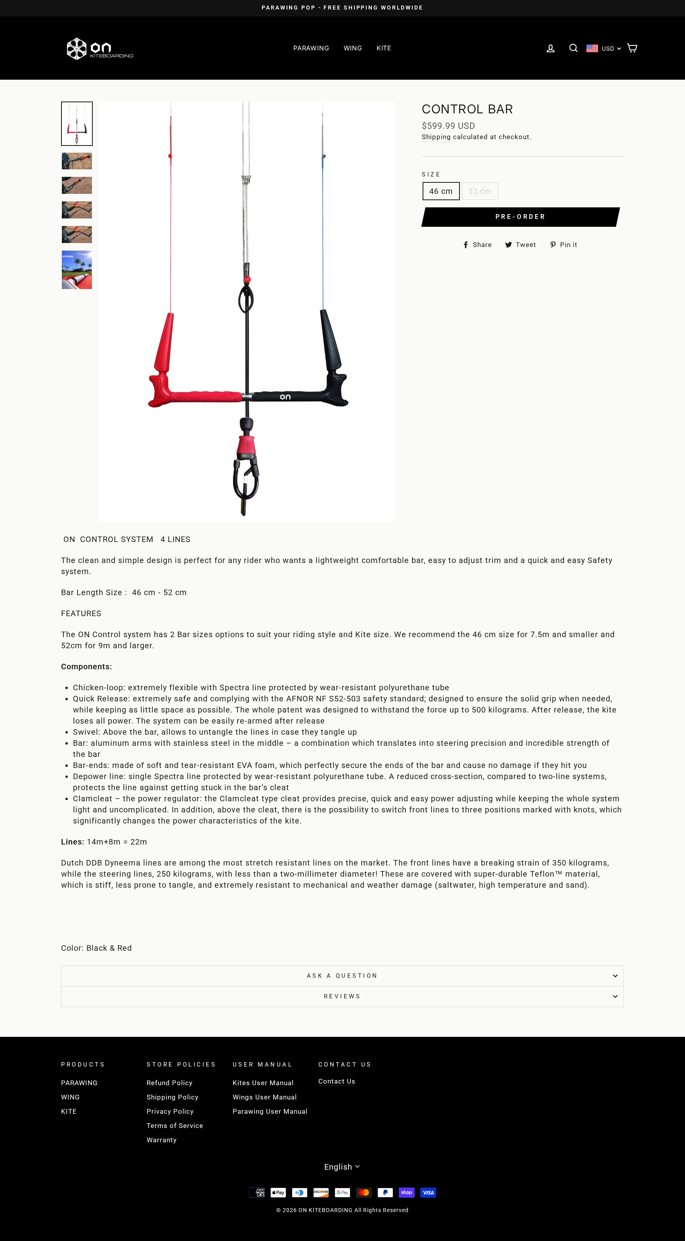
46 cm (441, 191)
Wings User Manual (265, 1097)
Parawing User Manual (270, 1111)
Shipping (436, 137)
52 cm (480, 191)
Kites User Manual (263, 1083)
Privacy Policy (170, 1111)
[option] (342, 8)
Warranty (162, 1140)
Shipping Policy (173, 1097)
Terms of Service (175, 1126)
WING (353, 48)
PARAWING (311, 48)
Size (431, 174)
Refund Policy (170, 1083)
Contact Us (337, 1081)
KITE (384, 48)
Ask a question (343, 975)
